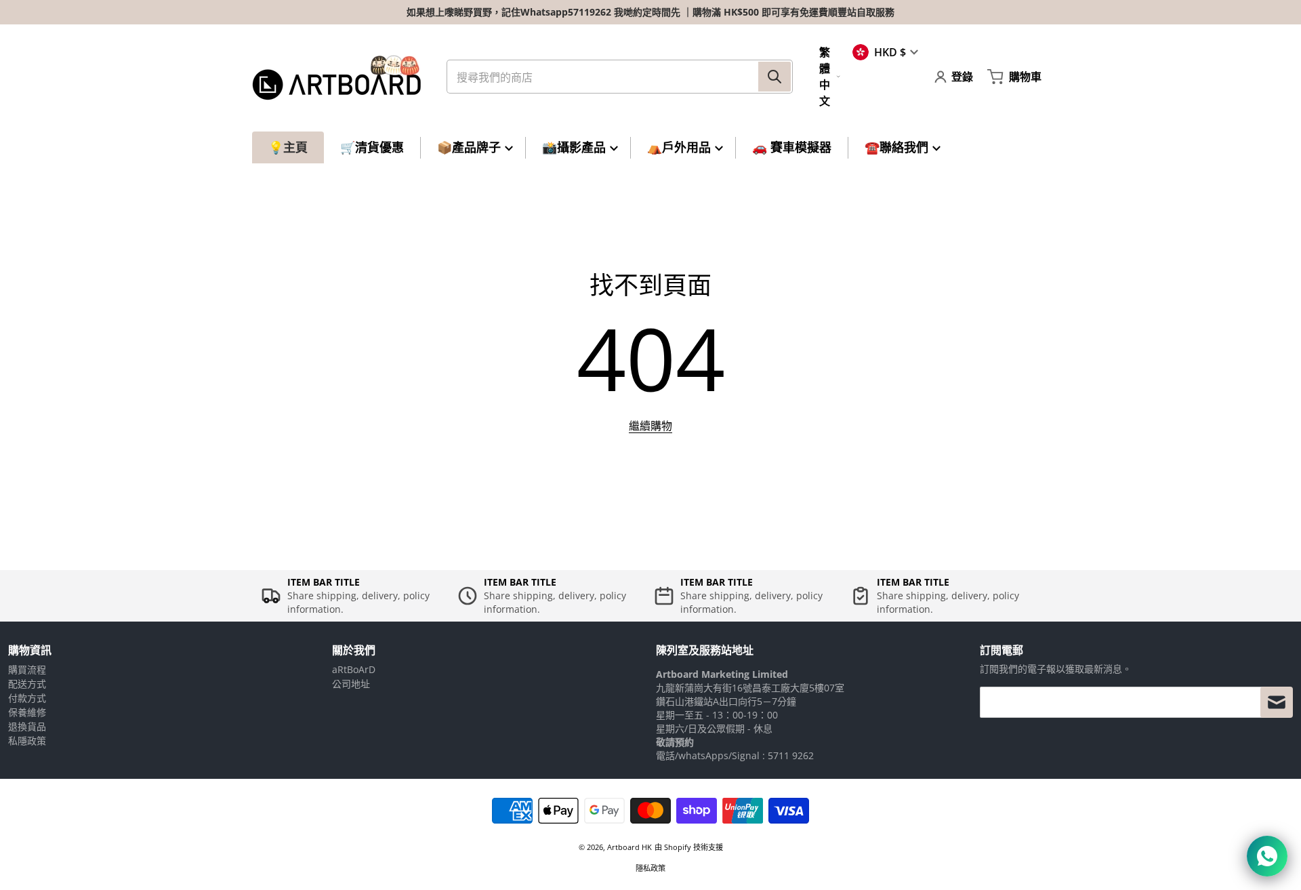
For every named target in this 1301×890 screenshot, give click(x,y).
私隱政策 (27, 740)
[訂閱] (1276, 702)
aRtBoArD (353, 669)
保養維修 (27, 712)
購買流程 (27, 669)
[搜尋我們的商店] (774, 77)
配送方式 (27, 683)
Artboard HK (629, 847)
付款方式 (27, 697)
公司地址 (351, 683)
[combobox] (620, 77)
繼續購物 (650, 425)
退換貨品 (27, 726)
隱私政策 (650, 868)
